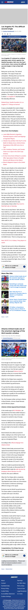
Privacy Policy (5, 588)
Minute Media (8, 600)
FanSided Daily (5, 586)
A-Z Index (20, 594)
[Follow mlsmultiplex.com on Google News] (24, 267)
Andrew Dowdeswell (8, 31)
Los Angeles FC (10, 96)
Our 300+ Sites (21, 583)
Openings (20, 580)
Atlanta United (9, 569)
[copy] (10, 34)
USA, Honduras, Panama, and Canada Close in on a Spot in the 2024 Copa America (14, 151)
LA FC (7, 316)
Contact (3, 583)
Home (2, 316)
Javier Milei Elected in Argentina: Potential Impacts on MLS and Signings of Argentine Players (14, 136)
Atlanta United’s (18, 371)
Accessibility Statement (8, 594)
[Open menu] (2, 2)
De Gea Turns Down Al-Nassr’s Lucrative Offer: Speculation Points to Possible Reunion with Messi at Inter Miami (14, 158)
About (3, 580)
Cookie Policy (5, 591)
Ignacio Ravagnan (8, 338)
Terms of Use (21, 588)
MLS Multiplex (17, 410)
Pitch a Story (20, 586)
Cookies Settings (6, 596)
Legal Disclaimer (22, 591)
